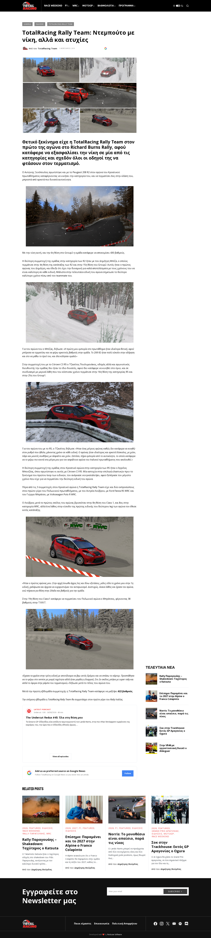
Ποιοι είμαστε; (82, 923)
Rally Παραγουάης (34, 833)
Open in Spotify (39, 756)
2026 (25, 828)
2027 (75, 828)
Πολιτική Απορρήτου (124, 923)
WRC (48, 833)
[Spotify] (180, 924)
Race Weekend (31, 830)
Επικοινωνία (101, 923)
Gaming (27, 24)
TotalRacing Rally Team (60, 24)
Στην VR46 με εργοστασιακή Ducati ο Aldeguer (173, 748)
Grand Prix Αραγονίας (165, 830)
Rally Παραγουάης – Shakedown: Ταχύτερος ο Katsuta (173, 678)
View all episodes (61, 756)
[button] (178, 5)
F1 (80, 828)
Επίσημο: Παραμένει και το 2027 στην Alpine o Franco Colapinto (173, 696)
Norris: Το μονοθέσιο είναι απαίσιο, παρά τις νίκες (173, 713)
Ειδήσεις (40, 24)
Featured (35, 828)
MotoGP (169, 833)
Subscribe (174, 891)
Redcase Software (114, 934)
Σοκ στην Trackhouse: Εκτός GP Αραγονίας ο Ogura (172, 730)
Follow (128, 773)
